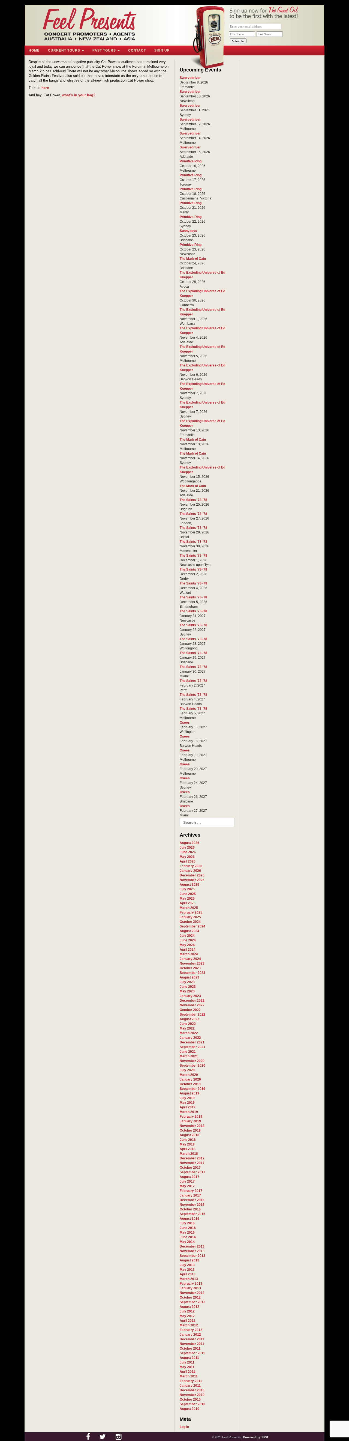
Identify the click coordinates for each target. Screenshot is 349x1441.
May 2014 (187, 1242)
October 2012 (190, 1297)
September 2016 (192, 1214)
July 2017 (187, 1181)
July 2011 (187, 1362)
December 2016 (192, 1200)
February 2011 (191, 1381)
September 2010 (192, 1404)
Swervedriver (190, 78)
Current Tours (64, 50)
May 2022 (187, 1028)
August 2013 (189, 1260)
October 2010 (190, 1399)
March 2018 (189, 1154)
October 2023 (190, 968)
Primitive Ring (190, 161)
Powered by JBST (256, 1437)
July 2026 (187, 847)
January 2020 (190, 1079)
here (45, 88)
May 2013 (187, 1270)
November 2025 (192, 880)
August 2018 (189, 1135)
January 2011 (190, 1386)
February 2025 (191, 912)
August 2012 (189, 1307)
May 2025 (187, 898)
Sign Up (162, 50)
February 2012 (191, 1330)
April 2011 (187, 1372)
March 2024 (189, 954)
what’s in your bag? (78, 95)
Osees (185, 722)
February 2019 (191, 1116)
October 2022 (190, 1010)
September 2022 (192, 1014)
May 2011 (187, 1367)
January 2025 (190, 917)
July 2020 (187, 1070)
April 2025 (187, 903)
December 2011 (192, 1339)
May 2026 (187, 857)
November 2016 (192, 1205)
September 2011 (192, 1353)
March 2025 (189, 908)
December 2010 (192, 1390)
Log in (184, 1427)
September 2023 (192, 973)
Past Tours (104, 50)
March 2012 (189, 1325)
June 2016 (188, 1228)
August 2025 (189, 885)
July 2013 (187, 1265)
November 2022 (192, 1005)
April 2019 (187, 1107)
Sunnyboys (188, 231)
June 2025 (188, 894)
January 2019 (190, 1121)
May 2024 (187, 945)
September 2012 (192, 1302)
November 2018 (192, 1126)
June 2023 (188, 987)
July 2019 (187, 1098)
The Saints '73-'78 (193, 500)
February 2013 (191, 1283)
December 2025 (192, 875)
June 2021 (188, 1052)
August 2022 (189, 1019)
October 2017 (190, 1167)
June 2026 (188, 852)
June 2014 (188, 1237)
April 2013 (187, 1274)
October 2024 (190, 922)
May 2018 (187, 1144)
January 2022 (190, 1038)
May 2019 (187, 1103)
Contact (137, 50)
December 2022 (192, 1001)
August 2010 (189, 1409)
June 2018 (188, 1140)
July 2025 (187, 889)
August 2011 (189, 1358)
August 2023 (189, 977)
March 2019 (189, 1112)
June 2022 (188, 1024)
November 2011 (192, 1344)
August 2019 (189, 1093)
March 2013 (189, 1279)
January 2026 (190, 871)
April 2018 (187, 1149)
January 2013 (190, 1288)
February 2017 (191, 1191)
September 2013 (192, 1256)
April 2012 (187, 1321)
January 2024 (190, 959)
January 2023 (190, 996)
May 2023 (187, 991)
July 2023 (187, 982)
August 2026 (189, 843)
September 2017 (192, 1172)
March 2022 (189, 1033)
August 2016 (189, 1219)
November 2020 (192, 1061)
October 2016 (190, 1209)
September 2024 (192, 926)
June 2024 (188, 940)
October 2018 (190, 1130)
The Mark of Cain (193, 259)
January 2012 (190, 1334)
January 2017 (190, 1195)
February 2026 (191, 866)
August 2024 (189, 931)
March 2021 (189, 1056)
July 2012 (187, 1311)
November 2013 (192, 1251)
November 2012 (192, 1293)
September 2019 (192, 1089)
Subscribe (238, 41)
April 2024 (187, 949)
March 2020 (189, 1075)
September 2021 (192, 1047)
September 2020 (192, 1065)
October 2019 (190, 1084)
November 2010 (192, 1395)
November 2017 (192, 1163)
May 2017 (187, 1186)
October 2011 (190, 1348)
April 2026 (187, 861)
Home (34, 50)
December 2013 (192, 1246)
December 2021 (192, 1042)
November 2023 (192, 963)
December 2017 (192, 1158)
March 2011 (189, 1376)
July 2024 (187, 936)
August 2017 (189, 1177)
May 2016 (187, 1232)
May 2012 (187, 1316)
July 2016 (187, 1223)
